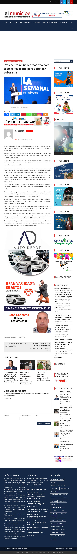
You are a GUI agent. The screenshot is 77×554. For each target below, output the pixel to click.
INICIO (6, 22)
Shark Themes (69, 548)
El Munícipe (19, 131)
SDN (16, 22)
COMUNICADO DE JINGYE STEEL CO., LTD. (62, 307)
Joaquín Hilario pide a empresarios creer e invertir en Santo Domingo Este (66, 432)
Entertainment (62, 501)
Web (37, 415)
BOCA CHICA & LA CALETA (32, 22)
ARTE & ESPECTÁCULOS (57, 479)
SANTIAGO (60, 523)
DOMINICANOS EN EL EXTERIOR (59, 498)
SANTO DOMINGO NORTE (58, 529)
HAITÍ (58, 504)
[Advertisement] (38, 43)
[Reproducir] (56, 154)
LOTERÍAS (62, 510)
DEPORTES (54, 22)
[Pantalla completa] (71, 154)
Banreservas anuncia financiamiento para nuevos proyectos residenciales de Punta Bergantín (26, 378)
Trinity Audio (19, 107)
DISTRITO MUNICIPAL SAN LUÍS (59, 495)
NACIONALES (46, 22)
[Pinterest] (23, 114)
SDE (11, 22)
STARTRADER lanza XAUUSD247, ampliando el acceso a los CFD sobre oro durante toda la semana (63, 316)
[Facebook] (6, 114)
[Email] (34, 114)
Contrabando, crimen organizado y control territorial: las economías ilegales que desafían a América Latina (63, 329)
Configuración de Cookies (55, 552)
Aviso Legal (16, 552)
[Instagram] (40, 114)
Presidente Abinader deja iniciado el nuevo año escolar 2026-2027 (36, 534)
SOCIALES (53, 536)
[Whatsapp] (29, 114)
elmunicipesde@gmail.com (25, 139)
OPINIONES (54, 517)
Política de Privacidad (27, 552)
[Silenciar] (69, 154)
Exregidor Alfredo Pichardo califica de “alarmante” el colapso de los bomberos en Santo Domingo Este (11, 377)
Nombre (6, 415)
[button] (64, 139)
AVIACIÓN (53, 482)
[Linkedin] (17, 114)
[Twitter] (12, 114)
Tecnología (61, 536)
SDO (20, 22)
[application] (63, 138)
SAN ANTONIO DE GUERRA (58, 520)
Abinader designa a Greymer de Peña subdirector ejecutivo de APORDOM (66, 444)
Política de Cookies (40, 552)
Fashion (53, 504)
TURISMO (53, 539)
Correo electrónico (25, 415)
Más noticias (58, 357)
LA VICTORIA (54, 510)
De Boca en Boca (65, 488)
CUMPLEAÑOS (54, 488)
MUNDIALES (63, 22)
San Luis (53, 523)
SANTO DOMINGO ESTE (57, 526)
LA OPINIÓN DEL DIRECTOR (58, 507)
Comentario (7, 398)
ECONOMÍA (54, 501)
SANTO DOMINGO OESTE (57, 532)
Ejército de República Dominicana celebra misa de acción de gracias (43, 376)
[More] (45, 114)
